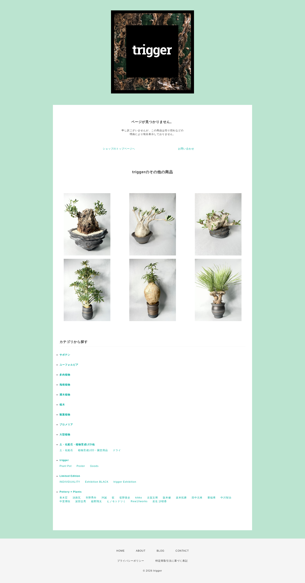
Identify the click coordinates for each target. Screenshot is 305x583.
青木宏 (64, 497)
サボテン (65, 354)
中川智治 (226, 497)
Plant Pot (66, 466)
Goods (94, 466)
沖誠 (104, 497)
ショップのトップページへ (119, 148)
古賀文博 (152, 497)
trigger (64, 460)
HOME (120, 550)
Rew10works (139, 501)
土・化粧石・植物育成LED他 (77, 444)
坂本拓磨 (181, 497)
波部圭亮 (80, 501)
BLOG (160, 550)
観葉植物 (65, 414)
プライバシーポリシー (130, 560)
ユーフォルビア (69, 364)
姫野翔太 (96, 501)
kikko (138, 497)
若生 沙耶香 (159, 501)
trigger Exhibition (124, 481)
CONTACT (182, 550)
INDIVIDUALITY (70, 481)
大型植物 (65, 434)
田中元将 (197, 497)
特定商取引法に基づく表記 (171, 560)
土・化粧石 (66, 450)
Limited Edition (70, 476)
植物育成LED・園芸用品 (93, 450)
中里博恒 (65, 501)
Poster (81, 466)
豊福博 (211, 497)
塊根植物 (65, 384)
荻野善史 (125, 497)
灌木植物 (65, 394)
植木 (62, 404)
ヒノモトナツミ (116, 501)
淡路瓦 (77, 497)
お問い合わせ (186, 148)
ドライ (117, 450)
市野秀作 (91, 497)
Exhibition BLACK (97, 481)
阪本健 (167, 497)
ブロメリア (66, 424)
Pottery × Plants (71, 491)
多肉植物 (65, 374)
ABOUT (140, 550)
